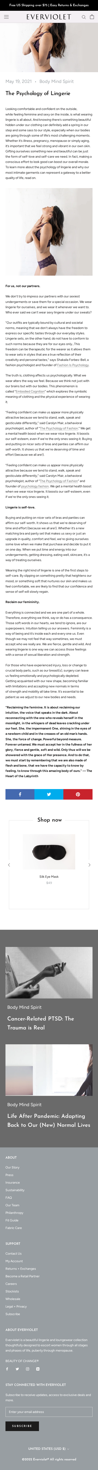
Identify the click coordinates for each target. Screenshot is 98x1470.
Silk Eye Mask (49, 877)
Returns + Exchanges (20, 1269)
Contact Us (13, 1254)
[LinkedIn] (37, 1368)
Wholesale (12, 1299)
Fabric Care (13, 1228)
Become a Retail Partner (22, 1276)
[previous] (9, 865)
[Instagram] (27, 1368)
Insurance (12, 1183)
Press (9, 1175)
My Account (14, 1261)
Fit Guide (11, 1220)
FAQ (8, 1198)
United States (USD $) (47, 1449)
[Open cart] (92, 16)
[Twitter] (17, 1368)
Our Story (12, 1167)
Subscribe (12, 1314)
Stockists (12, 1291)
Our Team (12, 1205)
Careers (11, 1284)
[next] (89, 865)
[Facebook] (7, 1368)
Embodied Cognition (30, 391)
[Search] (84, 17)
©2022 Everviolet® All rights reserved (49, 1459)
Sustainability (14, 1190)
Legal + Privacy (16, 1306)
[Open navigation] (6, 17)
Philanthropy (14, 1213)
